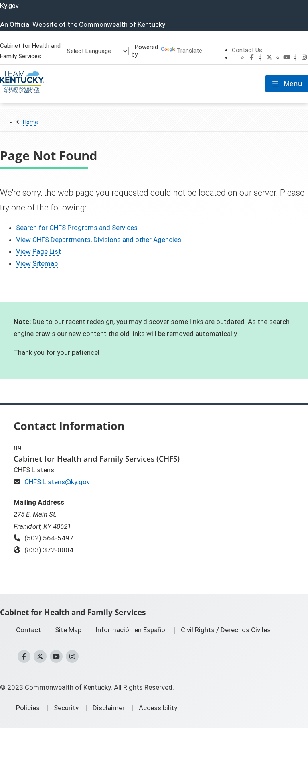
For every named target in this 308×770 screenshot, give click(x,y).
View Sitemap (37, 263)
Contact (28, 630)
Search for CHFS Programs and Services (77, 228)
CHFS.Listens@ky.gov (57, 482)
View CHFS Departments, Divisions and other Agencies (98, 240)
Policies (28, 708)
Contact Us (247, 50)
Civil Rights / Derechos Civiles (226, 630)
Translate (189, 50)
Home (30, 122)
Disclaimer (109, 708)
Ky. (9, 6)
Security (66, 708)
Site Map (68, 630)
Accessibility (158, 708)
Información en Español (131, 630)
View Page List (38, 251)
